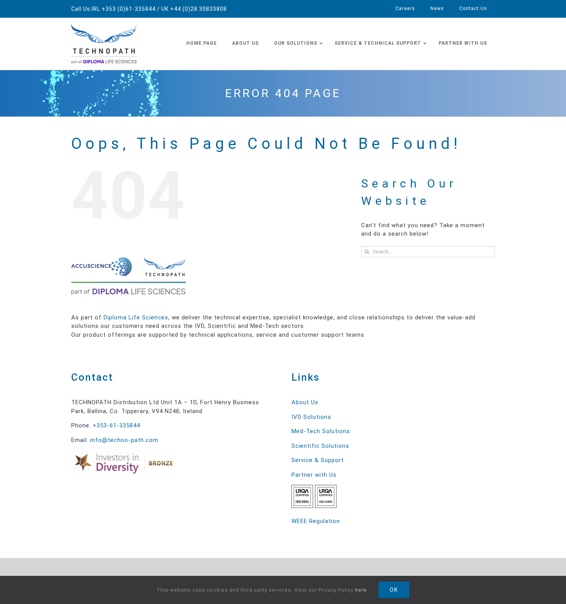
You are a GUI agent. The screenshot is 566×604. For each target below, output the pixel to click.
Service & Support (317, 460)
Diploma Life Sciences (136, 317)
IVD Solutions (311, 416)
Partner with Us (314, 474)
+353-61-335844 (116, 425)
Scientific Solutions (320, 445)
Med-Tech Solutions (320, 431)
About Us (304, 402)
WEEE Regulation (315, 521)
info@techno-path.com (124, 440)
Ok (394, 590)
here (361, 590)
